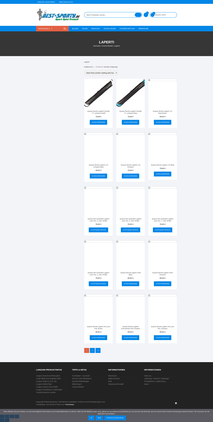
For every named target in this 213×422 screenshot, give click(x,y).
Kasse (146, 384)
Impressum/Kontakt (115, 384)
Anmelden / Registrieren (46, 2)
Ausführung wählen (98, 230)
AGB (110, 381)
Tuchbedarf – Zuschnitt (81, 376)
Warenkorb (143, 28)
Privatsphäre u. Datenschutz (155, 381)
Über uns (147, 376)
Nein (99, 418)
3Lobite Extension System (46, 392)
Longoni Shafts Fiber (44, 384)
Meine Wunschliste (66, 2)
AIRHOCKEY (95, 28)
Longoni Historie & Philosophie (48, 376)
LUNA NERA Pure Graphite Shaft (48, 378)
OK (91, 418)
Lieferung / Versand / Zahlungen (156, 378)
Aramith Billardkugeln (80, 381)
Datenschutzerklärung (115, 418)
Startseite (96, 46)
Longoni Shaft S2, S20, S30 (46, 381)
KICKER (85, 28)
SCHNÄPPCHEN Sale (127, 28)
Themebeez (69, 404)
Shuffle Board (110, 28)
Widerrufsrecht (114, 378)
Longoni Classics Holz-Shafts (47, 387)
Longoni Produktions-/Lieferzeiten (49, 389)
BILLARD (75, 28)
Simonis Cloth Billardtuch (81, 378)
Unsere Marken (107, 46)
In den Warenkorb (98, 122)
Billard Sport (77, 384)
